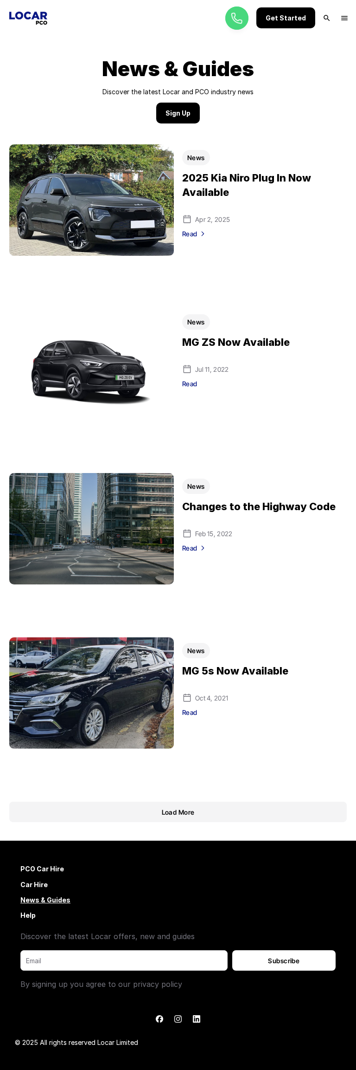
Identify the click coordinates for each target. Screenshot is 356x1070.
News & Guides (45, 900)
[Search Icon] (327, 18)
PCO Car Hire (42, 869)
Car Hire (34, 884)
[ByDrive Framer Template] (28, 18)
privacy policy (157, 984)
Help (28, 915)
